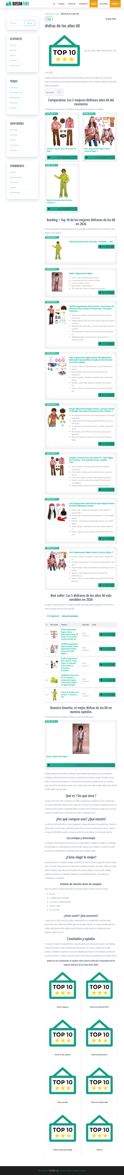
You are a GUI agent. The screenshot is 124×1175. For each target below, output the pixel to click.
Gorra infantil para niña (15, 193)
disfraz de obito (13, 108)
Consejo (61, 4)
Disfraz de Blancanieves (15, 98)
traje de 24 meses (14, 87)
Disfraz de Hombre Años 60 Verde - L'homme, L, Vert (91, 241)
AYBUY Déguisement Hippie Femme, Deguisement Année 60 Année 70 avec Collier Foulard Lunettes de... (69, 634)
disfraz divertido (13, 60)
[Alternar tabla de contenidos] (58, 92)
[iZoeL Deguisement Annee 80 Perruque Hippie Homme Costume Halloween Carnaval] (57, 512)
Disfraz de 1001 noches (15, 65)
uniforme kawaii (13, 135)
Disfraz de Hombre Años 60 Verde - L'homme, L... (60, 201)
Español (115, 4)
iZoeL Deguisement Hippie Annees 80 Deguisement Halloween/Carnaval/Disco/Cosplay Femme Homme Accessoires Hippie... (90, 359)
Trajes (93, 4)
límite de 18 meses (14, 182)
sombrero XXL (13, 187)
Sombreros (83, 4)
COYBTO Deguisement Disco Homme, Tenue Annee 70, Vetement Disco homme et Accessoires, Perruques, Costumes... (91, 308)
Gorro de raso (13, 172)
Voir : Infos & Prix (63, 157)
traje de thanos (13, 50)
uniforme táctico (13, 150)
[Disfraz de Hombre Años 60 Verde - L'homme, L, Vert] (62, 182)
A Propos (76, 1170)
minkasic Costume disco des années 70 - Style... (62, 149)
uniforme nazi (13, 140)
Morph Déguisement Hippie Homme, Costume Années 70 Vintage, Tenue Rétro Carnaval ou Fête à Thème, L (91, 410)
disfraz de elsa (13, 45)
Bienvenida (49, 13)
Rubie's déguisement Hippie (80, 273)
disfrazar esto (13, 55)
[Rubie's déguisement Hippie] (57, 282)
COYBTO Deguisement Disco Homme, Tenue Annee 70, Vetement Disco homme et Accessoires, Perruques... (69, 664)
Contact (83, 1170)
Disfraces (71, 4)
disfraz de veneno (14, 103)
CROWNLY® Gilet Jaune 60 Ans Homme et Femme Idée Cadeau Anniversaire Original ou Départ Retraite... (70, 680)
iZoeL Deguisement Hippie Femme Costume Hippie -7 (97, 149)
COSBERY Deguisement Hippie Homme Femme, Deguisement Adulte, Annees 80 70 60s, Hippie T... (70, 649)
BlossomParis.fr (43, 1170)
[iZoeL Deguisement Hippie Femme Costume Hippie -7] (100, 131)
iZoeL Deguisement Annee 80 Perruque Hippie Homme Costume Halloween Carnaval (91, 504)
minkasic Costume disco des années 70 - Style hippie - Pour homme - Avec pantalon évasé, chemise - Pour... (91, 459)
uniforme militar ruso (14, 145)
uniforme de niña (14, 130)
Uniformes (104, 4)
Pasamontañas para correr (16, 177)
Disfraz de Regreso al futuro (16, 93)
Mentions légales (66, 1170)
